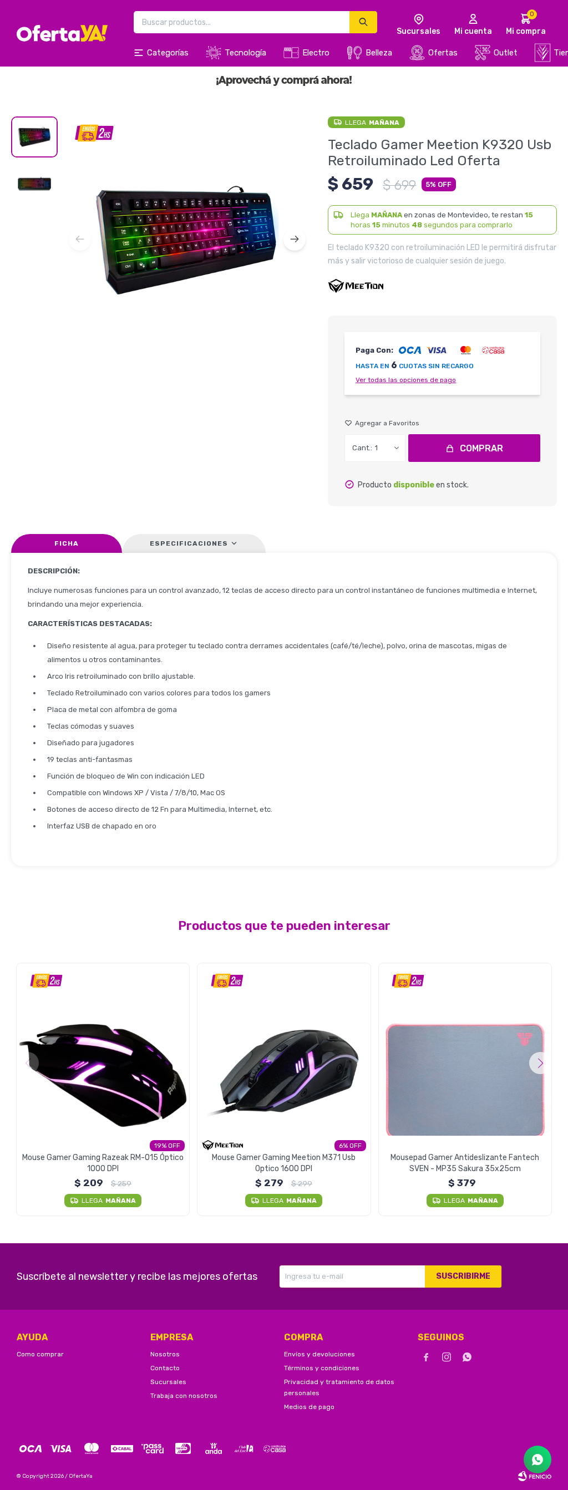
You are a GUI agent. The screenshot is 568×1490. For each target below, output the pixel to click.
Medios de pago (309, 1407)
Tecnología (245, 53)
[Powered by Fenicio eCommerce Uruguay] (534, 1476)
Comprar (481, 448)
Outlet (506, 53)
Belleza (379, 53)
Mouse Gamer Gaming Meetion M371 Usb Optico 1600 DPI (284, 1163)
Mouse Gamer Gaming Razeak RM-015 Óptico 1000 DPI (103, 1163)
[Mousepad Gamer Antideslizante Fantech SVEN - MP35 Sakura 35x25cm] (465, 1049)
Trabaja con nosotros (183, 1396)
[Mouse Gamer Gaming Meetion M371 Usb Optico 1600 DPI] (283, 1049)
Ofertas (443, 53)
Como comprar (40, 1354)
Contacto (165, 1368)
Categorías (168, 53)
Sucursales (168, 1382)
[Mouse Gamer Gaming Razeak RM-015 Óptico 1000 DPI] (103, 1049)
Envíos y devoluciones (319, 1354)
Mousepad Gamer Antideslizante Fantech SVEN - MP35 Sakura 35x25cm (464, 1163)
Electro (315, 53)
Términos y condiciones (321, 1368)
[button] (294, 239)
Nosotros (165, 1354)
